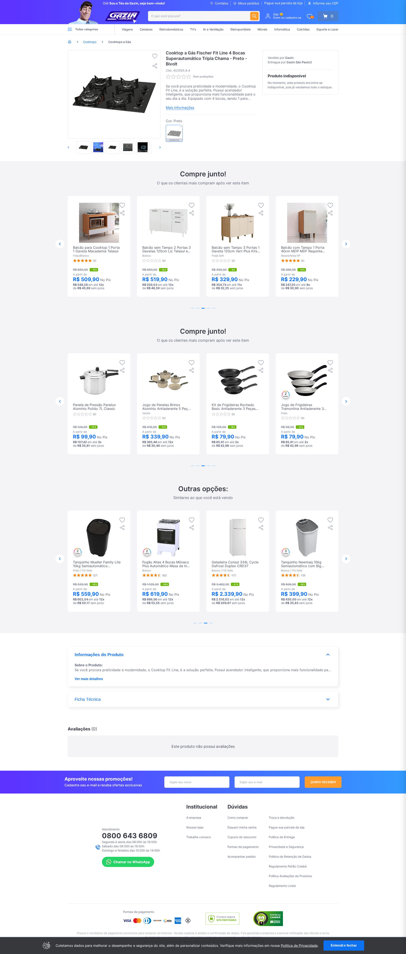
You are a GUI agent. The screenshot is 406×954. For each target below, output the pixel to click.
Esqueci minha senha (242, 827)
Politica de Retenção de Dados (290, 856)
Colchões (303, 29)
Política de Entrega (282, 837)
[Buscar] (254, 16)
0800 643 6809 (129, 835)
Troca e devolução (281, 817)
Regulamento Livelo (282, 886)
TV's (193, 29)
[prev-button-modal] (59, 244)
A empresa (193, 817)
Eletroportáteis (240, 29)
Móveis (262, 29)
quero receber (323, 782)
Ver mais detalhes (89, 679)
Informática (282, 29)
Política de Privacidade (299, 945)
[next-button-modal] (346, 244)
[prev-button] (73, 147)
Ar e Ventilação (213, 29)
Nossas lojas (194, 827)
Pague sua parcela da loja (283, 3)
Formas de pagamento (243, 847)
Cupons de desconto (242, 837)
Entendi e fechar (344, 945)
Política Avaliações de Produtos (290, 876)
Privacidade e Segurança (286, 847)
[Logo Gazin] (123, 17)
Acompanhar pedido (242, 856)
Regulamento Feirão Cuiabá (288, 866)
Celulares (146, 29)
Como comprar (238, 817)
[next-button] (156, 147)
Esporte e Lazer (327, 29)
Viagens (127, 29)
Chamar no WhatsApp (131, 862)
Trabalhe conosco (198, 837)
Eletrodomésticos (171, 29)
